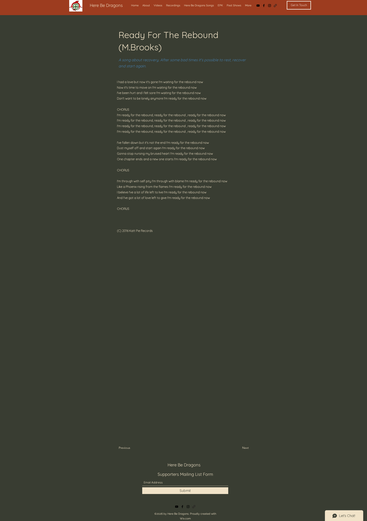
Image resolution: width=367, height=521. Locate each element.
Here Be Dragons (106, 5)
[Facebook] (264, 5)
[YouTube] (258, 5)
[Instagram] (269, 5)
